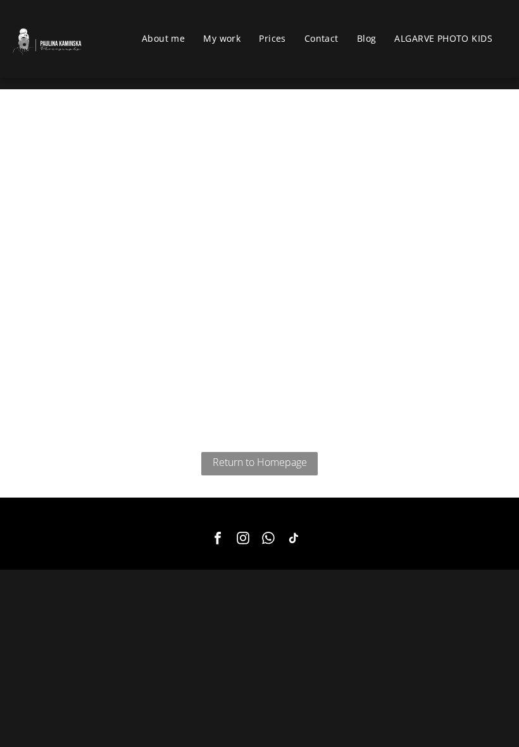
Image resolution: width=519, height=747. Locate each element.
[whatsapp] (268, 540)
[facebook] (217, 540)
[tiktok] (293, 540)
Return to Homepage (260, 462)
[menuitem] (168, 38)
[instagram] (243, 540)
